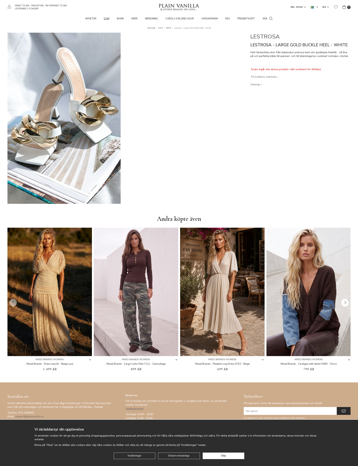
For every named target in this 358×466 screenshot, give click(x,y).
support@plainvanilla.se (29, 416)
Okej (223, 455)
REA (227, 18)
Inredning (151, 18)
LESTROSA (265, 36)
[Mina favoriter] (336, 7)
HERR (134, 18)
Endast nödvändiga (178, 455)
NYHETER (90, 18)
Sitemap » (256, 84)
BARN (120, 18)
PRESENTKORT (246, 18)
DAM (106, 18)
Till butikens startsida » (264, 77)
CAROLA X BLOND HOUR (179, 18)
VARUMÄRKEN (209, 18)
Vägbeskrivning (134, 408)
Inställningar (134, 455)
